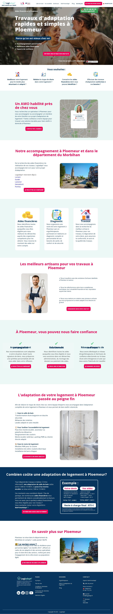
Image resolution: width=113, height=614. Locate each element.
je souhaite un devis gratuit (34, 456)
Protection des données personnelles (42, 591)
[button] (73, 3)
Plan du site (38, 583)
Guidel (17, 179)
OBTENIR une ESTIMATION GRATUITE (56, 54)
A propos (37, 580)
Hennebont (19, 184)
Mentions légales (40, 595)
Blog (60, 588)
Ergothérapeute (63, 580)
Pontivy (18, 187)
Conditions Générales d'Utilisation (41, 587)
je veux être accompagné (34, 190)
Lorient (18, 177)
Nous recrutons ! (87, 586)
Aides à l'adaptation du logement (65, 584)
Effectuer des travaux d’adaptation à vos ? (95, 81)
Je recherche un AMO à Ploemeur (34, 563)
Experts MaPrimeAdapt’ (89, 580)
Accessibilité (48, 3)
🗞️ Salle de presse (88, 583)
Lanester (18, 182)
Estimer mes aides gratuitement (35, 512)
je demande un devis (92, 366)
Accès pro (79, 3)
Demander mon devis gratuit (78, 309)
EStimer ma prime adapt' (93, 3)
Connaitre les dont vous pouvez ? (69, 81)
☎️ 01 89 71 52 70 (107, 3)
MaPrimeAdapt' (65, 3)
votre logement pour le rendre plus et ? (17, 81)
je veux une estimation (56, 366)
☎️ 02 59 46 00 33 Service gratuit (88, 10)
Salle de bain (40, 3)
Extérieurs (56, 3)
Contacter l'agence (34, 129)
